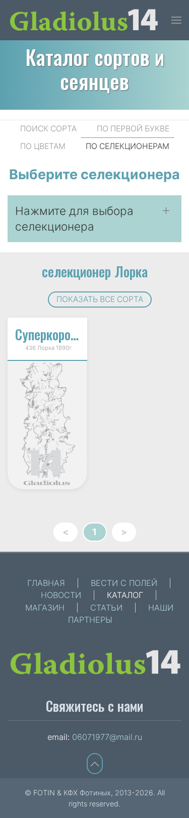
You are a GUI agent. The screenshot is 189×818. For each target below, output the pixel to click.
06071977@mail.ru (107, 737)
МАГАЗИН (45, 608)
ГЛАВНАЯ (46, 583)
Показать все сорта (99, 299)
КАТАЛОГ (125, 595)
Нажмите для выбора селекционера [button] (74, 219)
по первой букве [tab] (133, 128)
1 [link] (94, 532)
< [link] (65, 532)
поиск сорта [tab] (48, 128)
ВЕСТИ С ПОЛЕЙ (124, 583)
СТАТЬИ (106, 608)
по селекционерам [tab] (127, 146)
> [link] (124, 532)
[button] (176, 20)
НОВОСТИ (61, 595)
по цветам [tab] (43, 146)
